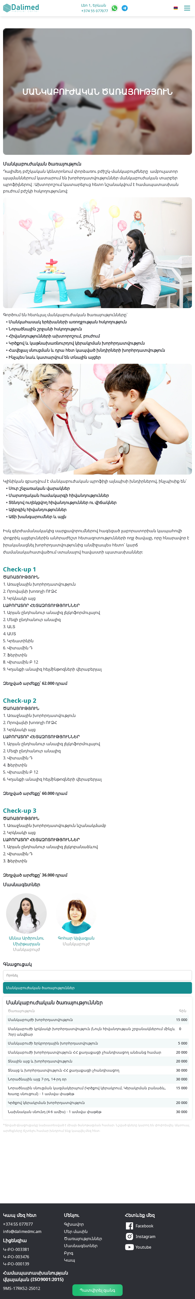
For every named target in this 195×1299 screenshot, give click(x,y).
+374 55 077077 (94, 10)
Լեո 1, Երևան (93, 5)
